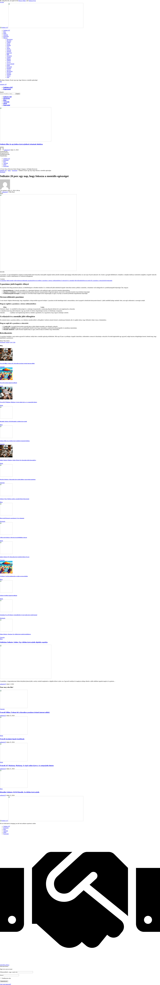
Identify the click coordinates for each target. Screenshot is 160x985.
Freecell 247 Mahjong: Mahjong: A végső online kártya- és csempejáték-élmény (18, 402)
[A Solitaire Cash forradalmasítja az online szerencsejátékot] (6, 573)
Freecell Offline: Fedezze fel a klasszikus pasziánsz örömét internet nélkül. (17, 363)
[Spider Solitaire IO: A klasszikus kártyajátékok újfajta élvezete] (6, 553)
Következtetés (108, 280)
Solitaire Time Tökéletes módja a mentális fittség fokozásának (14, 498)
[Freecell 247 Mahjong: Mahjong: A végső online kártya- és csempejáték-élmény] (6, 399)
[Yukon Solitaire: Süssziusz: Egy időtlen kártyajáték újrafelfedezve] (6, 631)
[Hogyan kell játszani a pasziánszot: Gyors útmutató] (6, 515)
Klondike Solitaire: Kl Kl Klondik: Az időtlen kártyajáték (13, 421)
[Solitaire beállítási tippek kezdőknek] (6, 592)
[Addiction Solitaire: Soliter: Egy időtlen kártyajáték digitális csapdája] (25, 678)
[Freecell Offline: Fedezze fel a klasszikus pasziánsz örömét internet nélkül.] (6, 360)
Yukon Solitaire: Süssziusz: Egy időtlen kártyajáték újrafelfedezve (15, 634)
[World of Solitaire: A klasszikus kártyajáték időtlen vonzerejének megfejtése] (6, 476)
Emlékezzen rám (6, 978)
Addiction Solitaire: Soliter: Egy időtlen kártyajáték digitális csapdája (24, 642)
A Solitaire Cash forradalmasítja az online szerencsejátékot (14, 576)
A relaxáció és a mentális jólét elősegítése (72, 280)
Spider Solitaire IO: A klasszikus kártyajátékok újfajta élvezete (14, 557)
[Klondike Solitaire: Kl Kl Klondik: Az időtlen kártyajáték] (6, 418)
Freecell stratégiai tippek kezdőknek (8, 382)
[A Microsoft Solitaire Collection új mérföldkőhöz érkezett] (6, 534)
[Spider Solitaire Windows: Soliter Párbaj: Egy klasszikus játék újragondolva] (6, 457)
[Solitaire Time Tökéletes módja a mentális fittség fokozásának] (6, 495)
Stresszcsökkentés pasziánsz (25, 280)
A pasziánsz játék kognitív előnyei (9, 280)
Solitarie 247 (3, 84)
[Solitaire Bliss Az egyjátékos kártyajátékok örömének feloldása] (25, 141)
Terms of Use (32, 0)
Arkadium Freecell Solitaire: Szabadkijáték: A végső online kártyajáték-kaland (18, 615)
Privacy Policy (22, 0)
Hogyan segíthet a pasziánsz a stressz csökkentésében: (47, 280)
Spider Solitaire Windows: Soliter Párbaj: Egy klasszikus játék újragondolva (18, 460)
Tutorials (2, 366)
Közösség (2, 172)
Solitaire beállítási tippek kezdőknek (8, 595)
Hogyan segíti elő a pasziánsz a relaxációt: (94, 280)
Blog (1, 424)
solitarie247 (7, 150)
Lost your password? (5, 984)
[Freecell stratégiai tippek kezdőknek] (6, 379)
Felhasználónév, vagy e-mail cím (8, 972)
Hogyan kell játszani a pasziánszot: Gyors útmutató (12, 518)
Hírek (1, 386)
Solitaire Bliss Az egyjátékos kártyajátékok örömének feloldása (21, 144)
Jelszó (1, 975)
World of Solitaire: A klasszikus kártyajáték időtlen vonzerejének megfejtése (18, 479)
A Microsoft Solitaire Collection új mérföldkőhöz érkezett (13, 537)
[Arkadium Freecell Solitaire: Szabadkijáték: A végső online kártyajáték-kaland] (6, 611)
